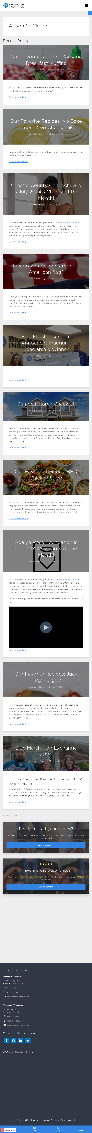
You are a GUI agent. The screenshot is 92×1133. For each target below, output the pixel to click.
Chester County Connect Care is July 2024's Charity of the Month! (46, 192)
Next (15, 815)
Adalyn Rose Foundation (67, 579)
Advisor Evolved (68, 1120)
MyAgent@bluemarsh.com (18, 997)
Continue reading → (18, 97)
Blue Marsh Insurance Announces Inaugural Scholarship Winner (46, 343)
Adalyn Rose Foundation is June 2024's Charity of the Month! (46, 549)
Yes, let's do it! (46, 845)
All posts (7, 815)
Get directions (13, 988)
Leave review (46, 887)
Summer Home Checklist (46, 403)
